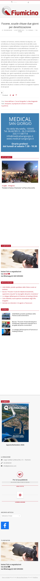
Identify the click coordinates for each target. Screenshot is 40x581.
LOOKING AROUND (20, 502)
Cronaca (30, 30)
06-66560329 (7, 463)
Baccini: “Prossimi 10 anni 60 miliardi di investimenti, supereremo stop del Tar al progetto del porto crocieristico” (24, 323)
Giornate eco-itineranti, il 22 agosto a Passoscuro (17, 303)
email (6, 274)
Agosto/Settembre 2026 (15, 445)
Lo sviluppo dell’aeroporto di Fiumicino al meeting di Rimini (20, 296)
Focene (20, 31)
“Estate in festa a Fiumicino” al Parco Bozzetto (18, 188)
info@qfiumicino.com (10, 466)
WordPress (35, 577)
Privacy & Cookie (6, 577)
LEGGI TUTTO (20, 486)
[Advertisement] (20, 218)
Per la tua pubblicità (20, 480)
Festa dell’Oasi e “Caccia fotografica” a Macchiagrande (21, 101)
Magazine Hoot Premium (22, 577)
